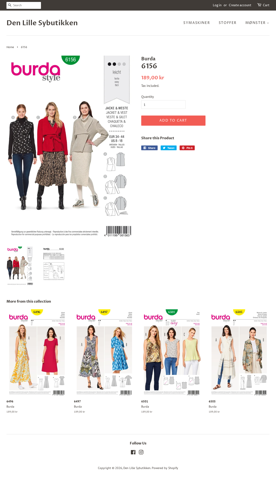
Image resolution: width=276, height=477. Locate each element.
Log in (217, 5)
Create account (240, 5)
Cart (266, 5)
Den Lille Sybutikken (42, 23)
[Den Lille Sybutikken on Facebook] (133, 453)
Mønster (256, 22)
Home (10, 47)
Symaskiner (196, 22)
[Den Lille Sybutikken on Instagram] (141, 453)
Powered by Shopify (165, 468)
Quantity (147, 96)
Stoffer (228, 22)
